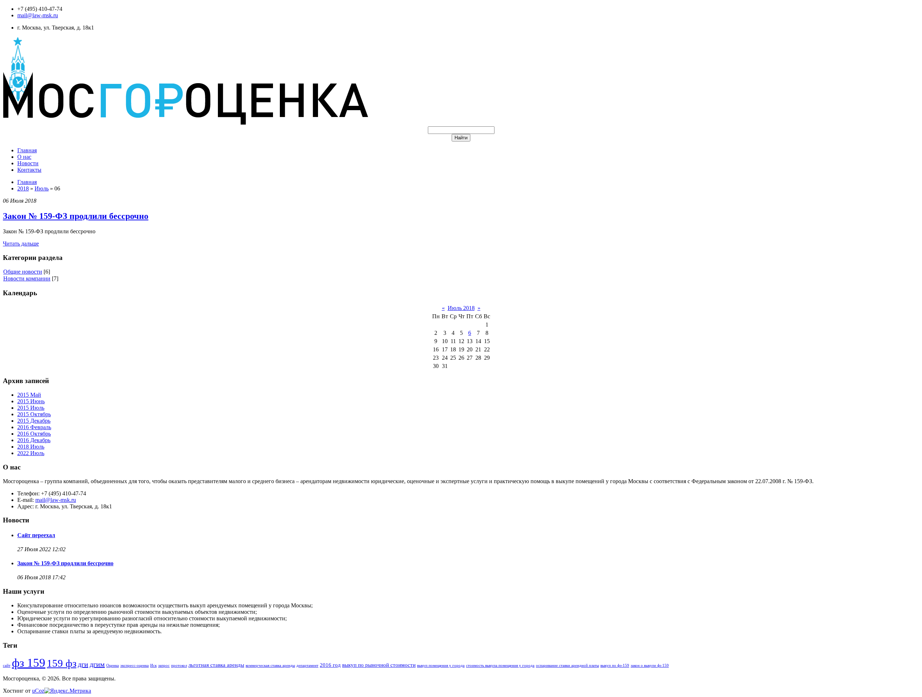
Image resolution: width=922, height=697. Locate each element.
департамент (307, 665)
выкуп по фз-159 (614, 665)
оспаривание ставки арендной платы (567, 665)
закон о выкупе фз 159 (650, 665)
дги (83, 664)
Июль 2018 (461, 308)
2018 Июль (30, 447)
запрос (164, 665)
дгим (97, 664)
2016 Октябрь (34, 434)
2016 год (330, 665)
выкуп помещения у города (441, 665)
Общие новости (22, 272)
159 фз (61, 663)
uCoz (38, 691)
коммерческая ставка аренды (270, 665)
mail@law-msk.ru (37, 15)
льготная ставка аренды (216, 665)
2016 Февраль (34, 427)
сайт (6, 665)
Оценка (112, 665)
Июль (42, 188)
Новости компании (26, 278)
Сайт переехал (36, 535)
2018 (23, 188)
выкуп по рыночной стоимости (379, 665)
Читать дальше (21, 243)
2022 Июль (30, 453)
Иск (153, 665)
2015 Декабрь (33, 421)
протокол (179, 665)
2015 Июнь (31, 401)
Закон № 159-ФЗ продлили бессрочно (75, 216)
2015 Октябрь (34, 414)
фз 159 (28, 662)
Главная (27, 182)
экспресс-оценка (134, 665)
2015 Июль (30, 408)
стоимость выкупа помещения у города (500, 665)
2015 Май (29, 395)
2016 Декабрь (33, 440)
